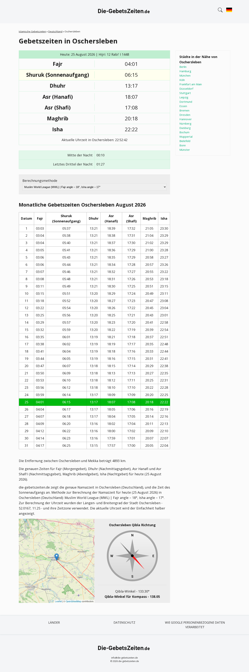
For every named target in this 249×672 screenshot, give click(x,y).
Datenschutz (124, 623)
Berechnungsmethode (39, 180)
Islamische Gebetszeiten (32, 31)
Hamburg (185, 71)
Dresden (184, 115)
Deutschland (55, 31)
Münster (184, 149)
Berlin (182, 67)
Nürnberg (185, 123)
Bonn (182, 145)
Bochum (184, 132)
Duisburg (185, 128)
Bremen (184, 110)
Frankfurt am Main (190, 84)
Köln (182, 80)
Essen (183, 106)
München (184, 75)
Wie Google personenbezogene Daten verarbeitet (195, 625)
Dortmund (185, 101)
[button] (56, 557)
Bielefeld (184, 141)
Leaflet (58, 601)
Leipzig (183, 97)
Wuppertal (185, 136)
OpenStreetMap (73, 601)
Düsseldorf (186, 88)
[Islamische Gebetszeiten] (124, 11)
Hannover (185, 119)
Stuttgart (185, 93)
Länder (54, 623)
